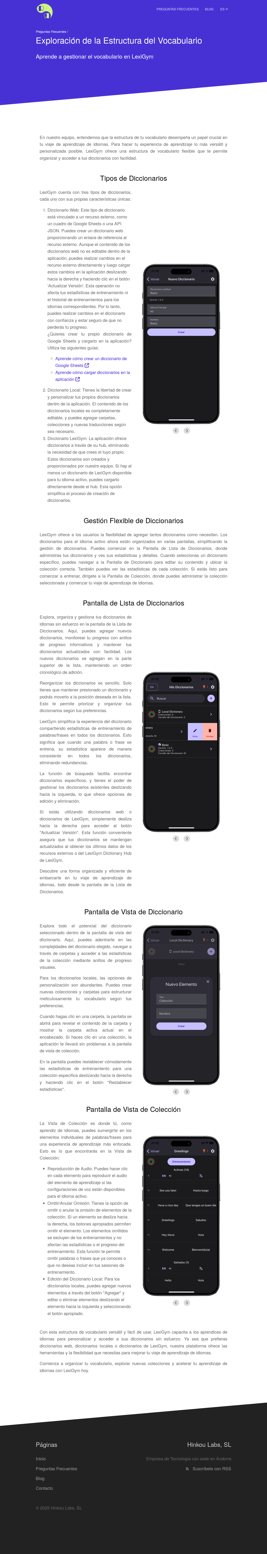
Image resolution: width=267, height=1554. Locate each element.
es (222, 9)
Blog (209, 9)
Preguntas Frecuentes (178, 9)
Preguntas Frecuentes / (52, 31)
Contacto (44, 1488)
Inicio (41, 1458)
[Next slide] (187, 430)
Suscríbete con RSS (211, 1468)
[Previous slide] (176, 430)
